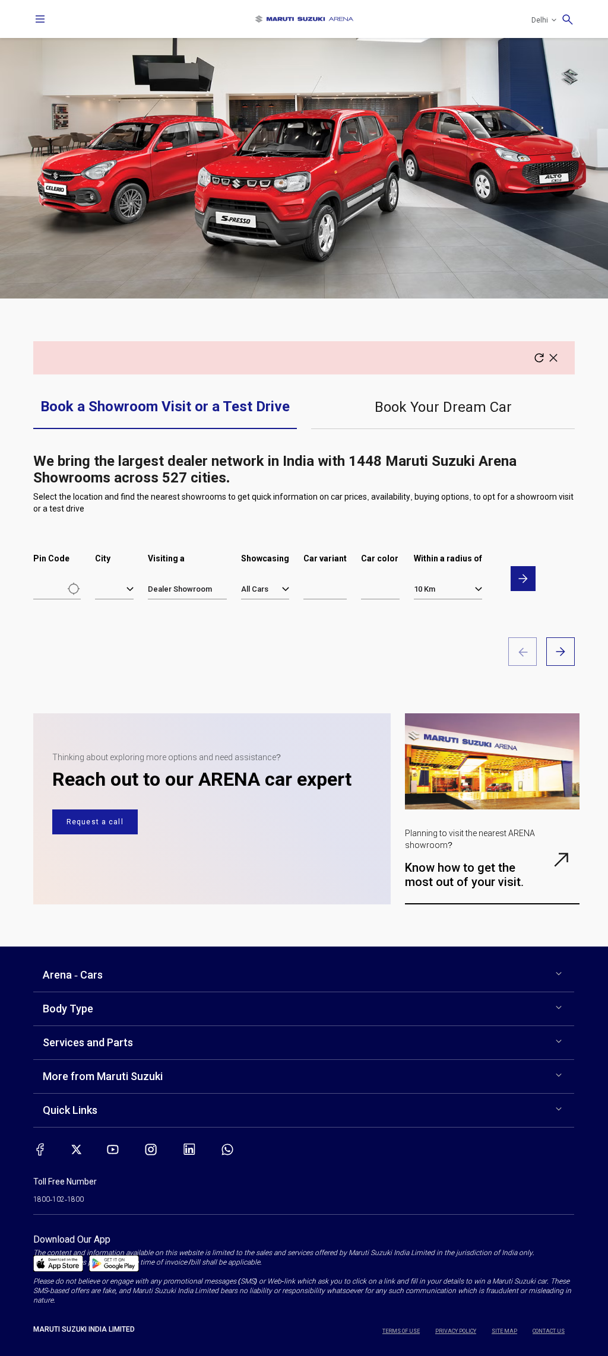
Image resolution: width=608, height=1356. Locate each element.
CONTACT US (549, 1331)
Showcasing (265, 558)
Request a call (95, 822)
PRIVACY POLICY (455, 1331)
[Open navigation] (40, 19)
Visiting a (166, 558)
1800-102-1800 (58, 1199)
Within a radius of (448, 558)
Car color (379, 558)
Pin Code (51, 558)
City (102, 558)
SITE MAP (504, 1331)
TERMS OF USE (401, 1331)
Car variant (325, 558)
